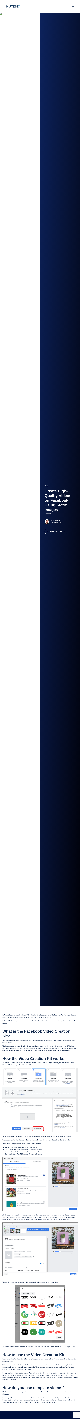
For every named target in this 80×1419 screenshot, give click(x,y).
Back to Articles (57, 531)
